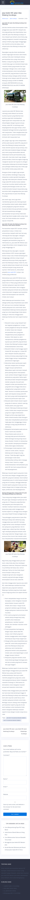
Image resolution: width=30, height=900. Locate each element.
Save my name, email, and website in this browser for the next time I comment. (13, 807)
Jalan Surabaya (13, 18)
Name (5, 779)
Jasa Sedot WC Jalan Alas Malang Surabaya (16, 717)
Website (5, 794)
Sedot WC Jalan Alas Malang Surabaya (12, 720)
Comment (6, 755)
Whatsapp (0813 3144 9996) (12, 893)
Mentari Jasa (5, 18)
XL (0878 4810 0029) (10, 891)
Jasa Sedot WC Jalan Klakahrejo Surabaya (21, 731)
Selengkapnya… (20, 878)
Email (5, 787)
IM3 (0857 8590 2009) (10, 888)
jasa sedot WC (12, 272)
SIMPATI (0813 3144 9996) (11, 886)
